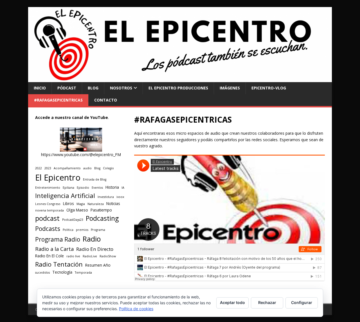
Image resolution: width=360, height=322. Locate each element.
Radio (92, 239)
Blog (97, 168)
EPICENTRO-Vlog (268, 88)
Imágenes (230, 88)
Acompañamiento (67, 168)
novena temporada (49, 210)
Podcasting (102, 218)
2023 (47, 168)
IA (123, 188)
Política (68, 230)
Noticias (113, 203)
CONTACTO (105, 100)
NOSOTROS (121, 88)
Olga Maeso (77, 210)
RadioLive (90, 256)
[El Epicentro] (180, 79)
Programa (98, 230)
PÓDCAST (66, 88)
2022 (38, 168)
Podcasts (47, 228)
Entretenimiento (47, 188)
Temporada (83, 272)
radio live (73, 256)
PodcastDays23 (72, 220)
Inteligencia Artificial (65, 196)
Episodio (83, 188)
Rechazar (267, 302)
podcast (47, 218)
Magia (80, 204)
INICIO (40, 88)
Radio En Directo (94, 249)
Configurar (301, 302)
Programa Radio (57, 239)
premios (82, 230)
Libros (68, 203)
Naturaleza (95, 204)
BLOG (93, 88)
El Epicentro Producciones (178, 88)
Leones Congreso (47, 204)
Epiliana (68, 188)
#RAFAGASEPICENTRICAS (58, 100)
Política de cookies (136, 308)
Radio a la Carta (54, 248)
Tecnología (62, 272)
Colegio (108, 168)
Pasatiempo (101, 210)
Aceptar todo (232, 302)
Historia (112, 187)
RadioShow (108, 256)
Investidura (106, 197)
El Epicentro (57, 177)
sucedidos (42, 272)
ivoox (120, 197)
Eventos (97, 188)
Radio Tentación (59, 264)
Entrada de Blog (94, 179)
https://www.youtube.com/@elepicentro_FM (81, 154)
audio (87, 168)
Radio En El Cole (49, 255)
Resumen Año (98, 265)
